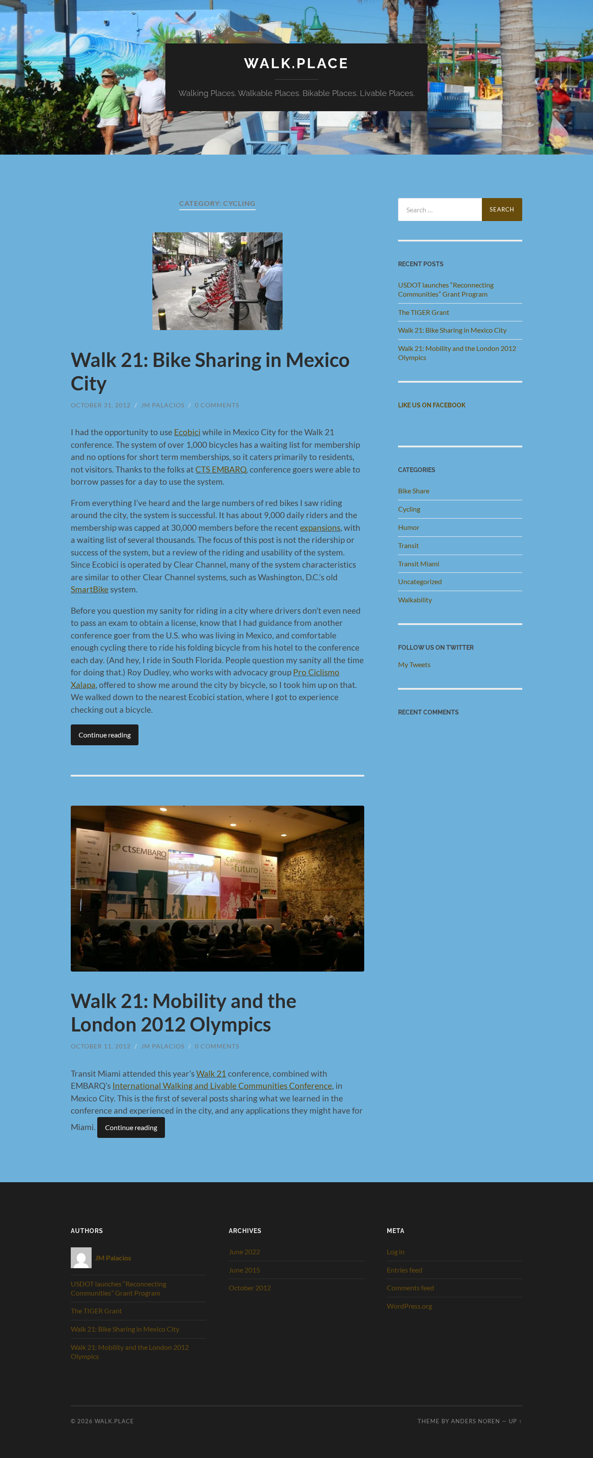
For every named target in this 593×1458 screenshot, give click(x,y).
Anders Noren (475, 1421)
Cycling (409, 509)
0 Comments (217, 405)
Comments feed (410, 1287)
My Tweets (414, 664)
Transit (408, 545)
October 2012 (250, 1287)
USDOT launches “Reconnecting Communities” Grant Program (446, 289)
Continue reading (105, 735)
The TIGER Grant (423, 312)
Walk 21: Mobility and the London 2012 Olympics (183, 1012)
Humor (408, 527)
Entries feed (404, 1270)
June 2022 (244, 1251)
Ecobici (187, 432)
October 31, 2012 (101, 405)
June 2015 (244, 1270)
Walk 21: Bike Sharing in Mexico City (452, 330)
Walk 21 (211, 1073)
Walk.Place (296, 63)
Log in (396, 1251)
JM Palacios (162, 405)
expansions (320, 527)
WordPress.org (409, 1306)
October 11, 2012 (101, 1046)
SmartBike (90, 589)
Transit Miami (418, 563)
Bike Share (413, 490)
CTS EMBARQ (220, 469)
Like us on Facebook (431, 405)
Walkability (415, 599)
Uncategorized (420, 581)
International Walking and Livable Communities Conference (222, 1086)
